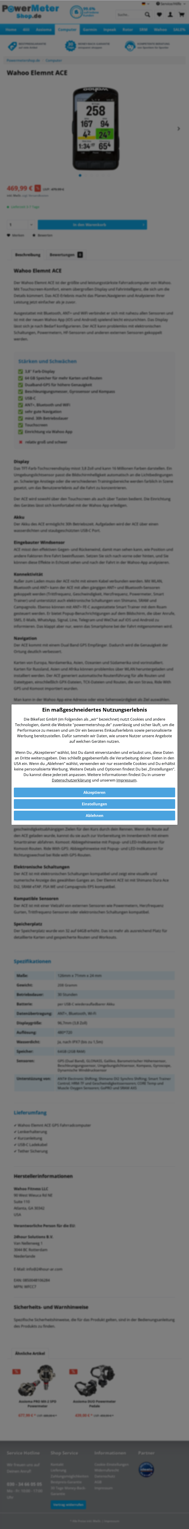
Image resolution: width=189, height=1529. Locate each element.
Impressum (126, 780)
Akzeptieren (94, 792)
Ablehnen (94, 815)
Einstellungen (94, 804)
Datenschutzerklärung (71, 780)
